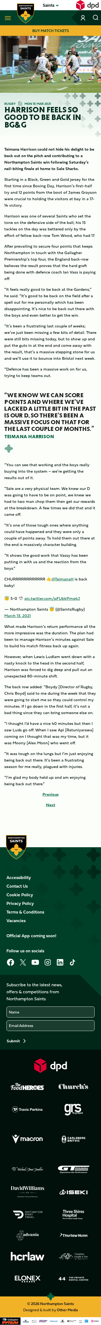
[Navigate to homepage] (25, 13)
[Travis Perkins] (27, 1109)
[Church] (73, 1086)
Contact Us (17, 886)
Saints (48, 5)
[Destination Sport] (27, 1214)
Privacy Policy (20, 903)
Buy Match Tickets (50, 30)
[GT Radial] (73, 1169)
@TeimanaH (62, 579)
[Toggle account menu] (83, 17)
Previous (51, 794)
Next (50, 805)
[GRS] (73, 1109)
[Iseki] (73, 1192)
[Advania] (27, 1235)
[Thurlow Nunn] (73, 1235)
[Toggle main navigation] (6, 17)
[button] (49, 5)
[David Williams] (27, 1192)
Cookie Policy (19, 894)
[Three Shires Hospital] (73, 1214)
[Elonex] (27, 1279)
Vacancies (16, 920)
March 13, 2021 (17, 616)
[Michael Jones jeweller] (27, 1169)
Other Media (67, 1310)
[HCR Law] (27, 1256)
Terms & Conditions (25, 912)
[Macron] (27, 1139)
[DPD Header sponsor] (87, 5)
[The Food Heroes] (27, 1086)
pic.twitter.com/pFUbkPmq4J (52, 598)
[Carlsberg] (73, 1139)
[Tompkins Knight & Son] (73, 1256)
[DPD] (50, 1065)
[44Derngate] (73, 1279)
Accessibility (18, 877)
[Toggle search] (95, 17)
